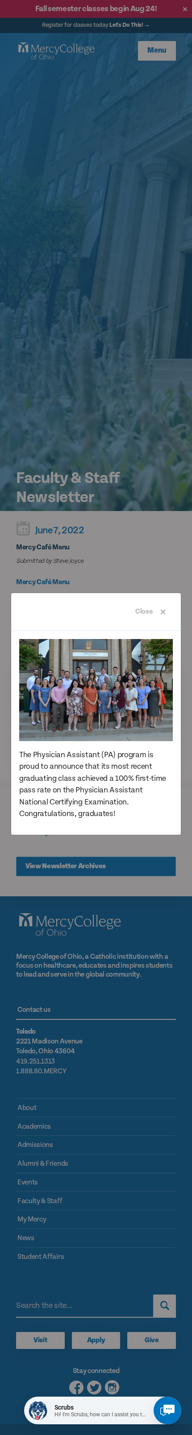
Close (143, 611)
